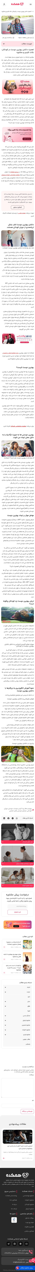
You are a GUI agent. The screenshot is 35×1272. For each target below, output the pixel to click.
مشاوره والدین (21, 213)
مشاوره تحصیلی (26, 1025)
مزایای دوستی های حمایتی (17, 811)
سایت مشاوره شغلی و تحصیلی (11, 353)
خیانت (28, 992)
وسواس (28, 1044)
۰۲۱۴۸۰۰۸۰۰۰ (21, 1253)
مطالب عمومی (26, 1039)
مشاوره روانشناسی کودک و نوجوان (10, 175)
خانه (33, 11)
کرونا (29, 1011)
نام (33, 1100)
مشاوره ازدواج (26, 1020)
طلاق (29, 1006)
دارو (29, 997)
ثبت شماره (17, 912)
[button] (4, 44)
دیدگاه (31, 1075)
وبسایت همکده (14, 172)
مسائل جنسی (26, 1016)
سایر (29, 1002)
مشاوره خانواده (26, 1030)
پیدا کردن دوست (19, 808)
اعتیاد (28, 987)
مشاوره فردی (26, 1035)
